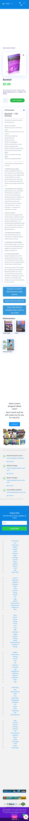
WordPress (15, 644)
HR (15, 663)
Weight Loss (15, 607)
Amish (15, 551)
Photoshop (15, 702)
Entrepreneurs (15, 605)
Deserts (15, 595)
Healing (15, 638)
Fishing (15, 621)
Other (15, 694)
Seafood (15, 722)
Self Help (15, 727)
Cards (15, 568)
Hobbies (15, 652)
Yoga (15, 682)
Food (15, 625)
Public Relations (15, 715)
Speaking (15, 735)
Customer (15, 590)
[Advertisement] (14, 29)
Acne (15, 543)
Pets (15, 696)
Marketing (15, 673)
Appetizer (15, 553)
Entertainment (15, 603)
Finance (15, 619)
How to (15, 658)
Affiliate (15, 547)
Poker (15, 708)
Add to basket (17, 100)
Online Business (15, 691)
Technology (15, 741)
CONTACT (14, 424)
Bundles (15, 549)
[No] (27, 814)
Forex (15, 628)
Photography (15, 700)
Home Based (15, 654)
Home (4, 48)
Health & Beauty (15, 642)
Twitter (15, 745)
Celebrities (15, 580)
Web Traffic (15, 572)
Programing (15, 710)
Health (15, 640)
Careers (15, 578)
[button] (23, 55)
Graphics (15, 636)
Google (15, 634)
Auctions (15, 559)
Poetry (15, 706)
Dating (15, 592)
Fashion (15, 617)
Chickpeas (15, 582)
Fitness (15, 623)
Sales (15, 720)
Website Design (12, 466)
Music (15, 679)
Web (15, 570)
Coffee (15, 586)
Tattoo (15, 739)
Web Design (15, 748)
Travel (15, 743)
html (15, 661)
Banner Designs (12, 478)
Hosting (15, 656)
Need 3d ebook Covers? (15, 456)
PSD (15, 712)
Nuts (15, 689)
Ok (14, 817)
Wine (15, 609)
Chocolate (15, 584)
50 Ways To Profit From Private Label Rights (14, 292)
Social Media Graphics (14, 490)
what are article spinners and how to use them (14, 310)
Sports (8, 48)
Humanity (15, 665)
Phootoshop (15, 698)
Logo (15, 669)
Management (15, 671)
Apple (15, 555)
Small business (15, 733)
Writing (15, 646)
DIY (15, 597)
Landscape (15, 667)
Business (15, 566)
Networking (15, 687)
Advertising (15, 545)
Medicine (15, 675)
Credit (15, 588)
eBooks (15, 601)
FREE (15, 630)
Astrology (15, 557)
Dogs (15, 599)
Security (15, 724)
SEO (15, 731)
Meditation (15, 677)
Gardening (15, 632)
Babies (15, 562)
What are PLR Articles (14, 301)
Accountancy (15, 541)
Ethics (15, 615)
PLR (6, 120)
